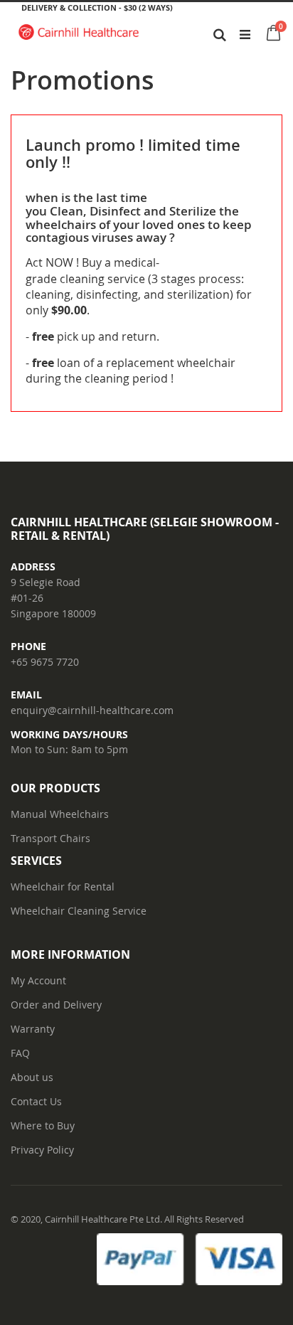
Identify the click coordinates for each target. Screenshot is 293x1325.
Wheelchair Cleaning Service (78, 910)
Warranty (33, 1029)
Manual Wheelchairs (60, 814)
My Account (38, 980)
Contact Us (36, 1101)
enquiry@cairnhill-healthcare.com (92, 710)
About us (32, 1077)
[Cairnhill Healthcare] (78, 34)
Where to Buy (43, 1125)
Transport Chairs (50, 838)
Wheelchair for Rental (62, 886)
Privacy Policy (42, 1149)
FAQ (20, 1053)
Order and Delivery (56, 1004)
